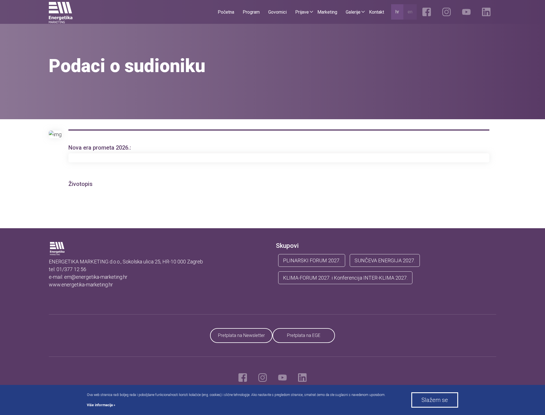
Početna (226, 12)
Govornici (277, 12)
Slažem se (435, 400)
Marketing (327, 12)
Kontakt (376, 12)
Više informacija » (101, 405)
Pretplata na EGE (303, 335)
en (410, 11)
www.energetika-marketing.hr (81, 285)
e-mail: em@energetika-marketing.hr (88, 277)
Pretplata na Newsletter (241, 335)
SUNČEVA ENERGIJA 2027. (385, 260)
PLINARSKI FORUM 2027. (311, 260)
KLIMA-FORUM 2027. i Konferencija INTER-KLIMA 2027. (345, 278)
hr (397, 11)
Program (251, 12)
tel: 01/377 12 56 (67, 269)
